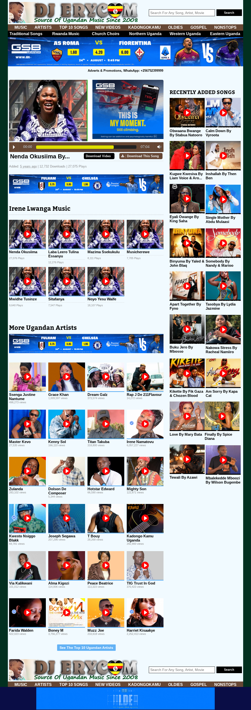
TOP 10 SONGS (73, 27)
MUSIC (20, 27)
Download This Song (143, 156)
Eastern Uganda (225, 34)
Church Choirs (105, 34)
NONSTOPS (225, 27)
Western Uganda (185, 34)
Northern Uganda (145, 34)
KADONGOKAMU (144, 27)
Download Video (98, 156)
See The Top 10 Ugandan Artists (86, 648)
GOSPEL (198, 27)
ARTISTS (43, 27)
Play (14, 147)
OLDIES (175, 27)
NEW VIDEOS (108, 27)
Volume (158, 147)
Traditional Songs (26, 34)
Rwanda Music (65, 34)
